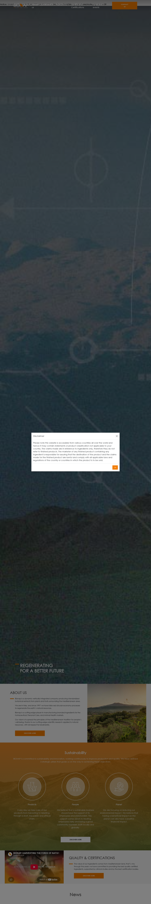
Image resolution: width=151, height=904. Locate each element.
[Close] (117, 436)
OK (115, 467)
